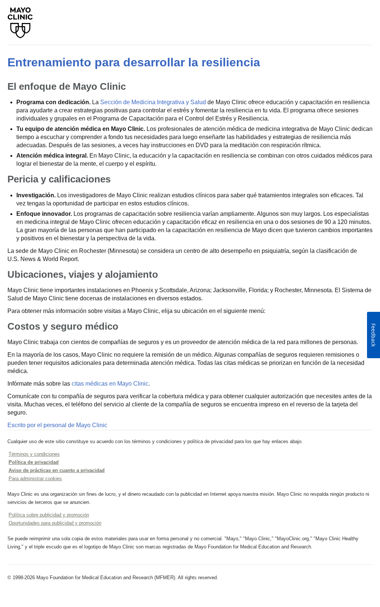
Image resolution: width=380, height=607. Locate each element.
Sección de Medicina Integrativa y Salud (153, 102)
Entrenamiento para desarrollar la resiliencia (133, 62)
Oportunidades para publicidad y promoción (55, 523)
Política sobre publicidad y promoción (49, 515)
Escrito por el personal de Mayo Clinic (57, 425)
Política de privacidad (34, 462)
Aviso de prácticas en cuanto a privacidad (57, 470)
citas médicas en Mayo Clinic (110, 383)
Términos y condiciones (34, 454)
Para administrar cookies (35, 478)
